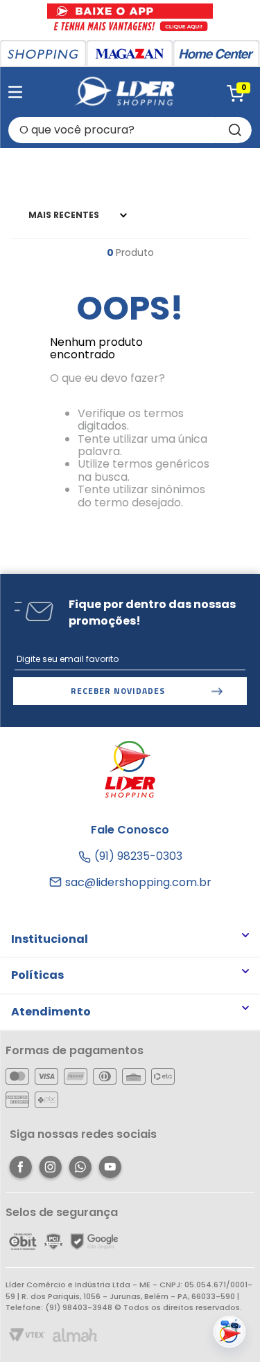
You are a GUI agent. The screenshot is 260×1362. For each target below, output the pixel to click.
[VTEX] (27, 1336)
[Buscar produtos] (233, 130)
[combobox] (130, 130)
